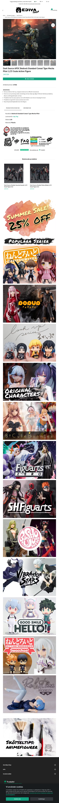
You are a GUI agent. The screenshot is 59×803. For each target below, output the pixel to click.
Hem (4, 15)
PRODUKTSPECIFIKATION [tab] (13, 108)
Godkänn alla (17, 799)
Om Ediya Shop (7, 765)
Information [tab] (27, 108)
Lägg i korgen (30, 78)
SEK (41, 1)
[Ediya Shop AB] (27, 10)
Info (4, 769)
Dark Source (19, 15)
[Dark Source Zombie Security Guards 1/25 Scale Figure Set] (16, 173)
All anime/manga (11, 15)
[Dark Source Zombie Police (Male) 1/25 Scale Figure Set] (42, 173)
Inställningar (41, 799)
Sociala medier (7, 774)
